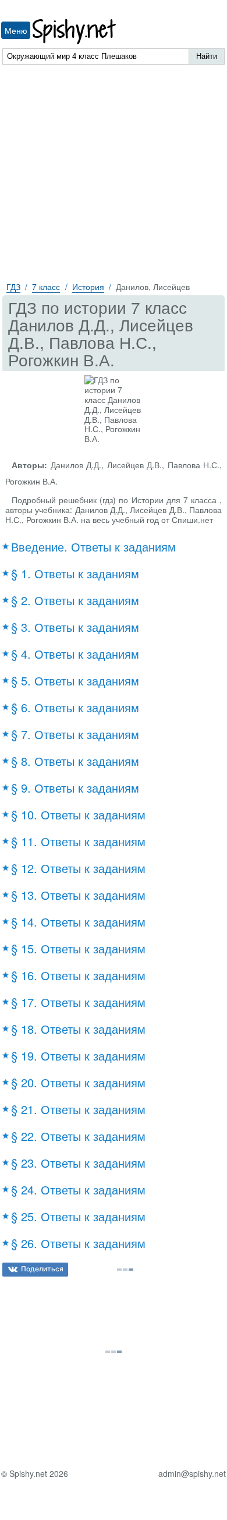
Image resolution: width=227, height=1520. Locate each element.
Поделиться (42, 1268)
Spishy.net (75, 32)
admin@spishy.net (192, 1474)
